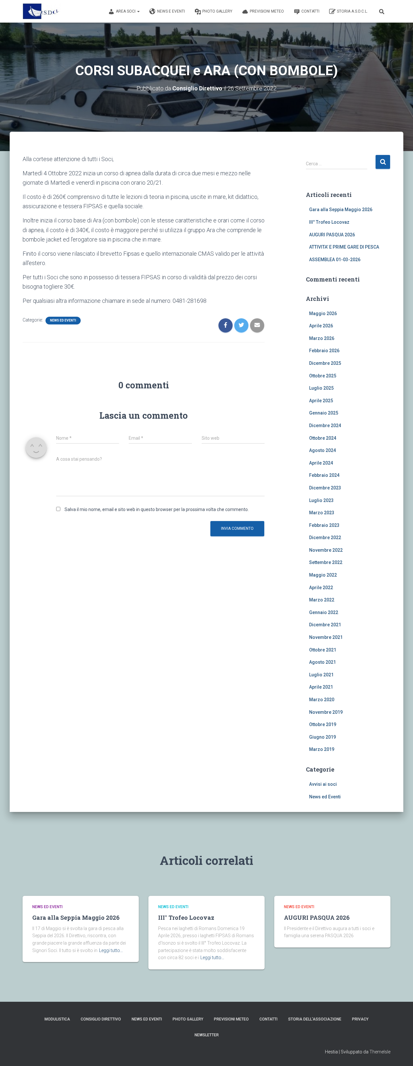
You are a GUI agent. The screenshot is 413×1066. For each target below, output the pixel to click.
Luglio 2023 (321, 500)
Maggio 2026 (323, 313)
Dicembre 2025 (325, 363)
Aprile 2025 (321, 400)
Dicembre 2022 (325, 537)
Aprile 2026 (321, 325)
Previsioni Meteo (267, 11)
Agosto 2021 (322, 662)
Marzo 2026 (321, 338)
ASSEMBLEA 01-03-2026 (334, 259)
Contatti (310, 11)
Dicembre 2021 (325, 624)
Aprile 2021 (321, 687)
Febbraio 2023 (324, 525)
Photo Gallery (217, 11)
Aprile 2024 (321, 463)
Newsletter (207, 1035)
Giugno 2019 (322, 737)
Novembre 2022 (326, 550)
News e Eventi (171, 11)
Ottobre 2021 (322, 649)
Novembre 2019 (326, 712)
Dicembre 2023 (325, 487)
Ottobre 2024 (322, 438)
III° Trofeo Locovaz (329, 222)
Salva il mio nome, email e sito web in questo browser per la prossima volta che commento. (157, 509)
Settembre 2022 (325, 562)
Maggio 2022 (323, 575)
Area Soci (126, 11)
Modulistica (57, 1019)
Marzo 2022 (321, 599)
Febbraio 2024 (324, 475)
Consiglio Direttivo (101, 1019)
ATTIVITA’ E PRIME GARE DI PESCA (344, 247)
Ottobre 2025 (322, 375)
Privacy (360, 1019)
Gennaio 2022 (323, 612)
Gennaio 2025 (323, 412)
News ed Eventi (63, 320)
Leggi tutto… (111, 950)
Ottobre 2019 (322, 724)
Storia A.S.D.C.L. (352, 11)
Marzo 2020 (321, 699)
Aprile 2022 (321, 587)
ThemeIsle (379, 1051)
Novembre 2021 (326, 637)
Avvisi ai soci (323, 784)
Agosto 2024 (322, 450)
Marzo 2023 (321, 512)
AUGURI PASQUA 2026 (332, 234)
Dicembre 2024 (325, 425)
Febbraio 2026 (324, 350)
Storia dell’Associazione (314, 1019)
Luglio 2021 (321, 674)
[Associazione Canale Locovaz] (42, 11)
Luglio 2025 (321, 388)
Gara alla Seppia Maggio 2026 (340, 209)
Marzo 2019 (321, 749)
